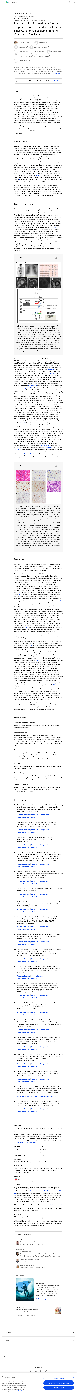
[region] (38, 1384)
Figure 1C (52, 373)
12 (61, 601)
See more (56, 73)
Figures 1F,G (28, 388)
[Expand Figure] (59, 257)
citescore (31, 1315)
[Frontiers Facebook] (30, 1371)
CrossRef (34, 814)
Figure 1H (22, 423)
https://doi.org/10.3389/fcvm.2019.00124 (35, 20)
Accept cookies (58, 1388)
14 (29, 632)
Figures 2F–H (29, 454)
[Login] (74, 2)
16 (31, 646)
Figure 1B (51, 369)
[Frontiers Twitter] (36, 1371)
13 (56, 617)
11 (36, 597)
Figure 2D (49, 448)
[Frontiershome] (11, 2)
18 (40, 660)
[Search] (70, 2)
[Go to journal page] (58, 1310)
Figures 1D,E (32, 386)
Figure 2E (17, 450)
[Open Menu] (3, 2)
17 (38, 660)
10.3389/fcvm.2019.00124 (26, 1143)
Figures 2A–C (44, 445)
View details (57, 81)
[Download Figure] (56, 257)
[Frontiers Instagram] (46, 1371)
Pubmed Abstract (23, 814)
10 (20, 594)
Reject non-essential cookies (59, 1383)
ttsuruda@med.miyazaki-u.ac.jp (51, 1205)
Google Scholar (45, 814)
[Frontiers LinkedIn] (41, 1371)
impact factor (20, 1315)
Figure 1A (55, 227)
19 (54, 685)
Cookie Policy (22, 1391)
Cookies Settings (59, 1379)
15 (28, 646)
